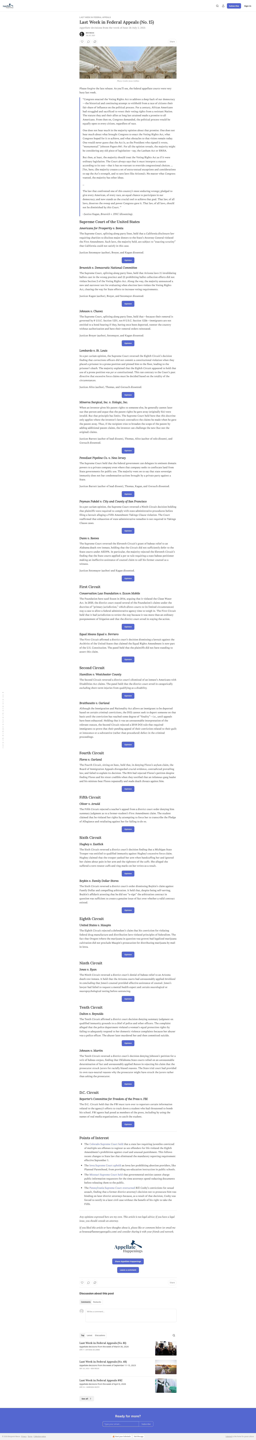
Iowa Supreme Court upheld (105, 1165)
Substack (229, 1436)
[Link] (76, 222)
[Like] (82, 41)
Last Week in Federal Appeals (95, 17)
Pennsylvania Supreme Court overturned (112, 1188)
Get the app (138, 1436)
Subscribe (234, 6)
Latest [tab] (89, 1335)
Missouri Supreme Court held (106, 1175)
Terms (30, 1436)
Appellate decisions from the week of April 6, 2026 (102, 1384)
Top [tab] (82, 1335)
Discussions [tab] (100, 1335)
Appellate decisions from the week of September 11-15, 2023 (107, 1365)
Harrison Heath (92, 1387)
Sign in (247, 6)
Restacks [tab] (97, 1302)
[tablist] (91, 1302)
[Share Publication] (223, 6)
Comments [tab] (86, 1302)
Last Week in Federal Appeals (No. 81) (102, 1343)
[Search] (217, 6)
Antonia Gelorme (92, 1350)
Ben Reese (90, 33)
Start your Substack (123, 1436)
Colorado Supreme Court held (106, 1144)
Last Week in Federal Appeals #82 (100, 1380)
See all (85, 1398)
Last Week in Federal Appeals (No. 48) (103, 1361)
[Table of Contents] (3, 720)
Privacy (24, 1436)
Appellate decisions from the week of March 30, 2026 (104, 1346)
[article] (128, 1348)
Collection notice (40, 1436)
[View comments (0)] (88, 41)
